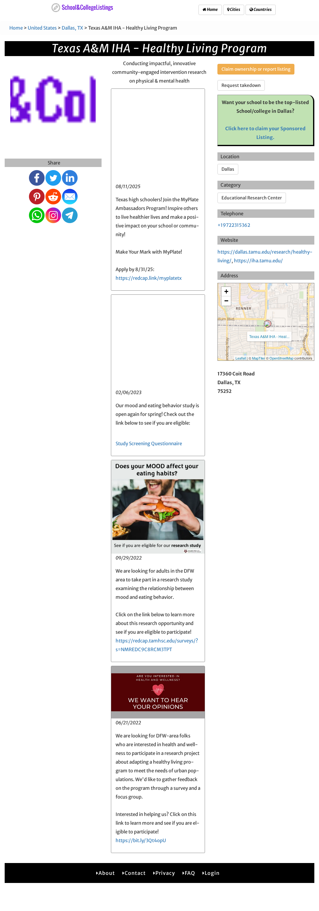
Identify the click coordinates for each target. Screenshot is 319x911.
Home (212, 9)
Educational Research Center (251, 198)
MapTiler (258, 357)
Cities (234, 9)
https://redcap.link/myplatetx (149, 278)
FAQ (190, 873)
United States (42, 28)
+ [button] (226, 291)
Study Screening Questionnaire (149, 443)
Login (212, 873)
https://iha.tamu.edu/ (258, 261)
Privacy (165, 873)
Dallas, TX (72, 28)
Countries (262, 9)
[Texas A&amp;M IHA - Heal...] (267, 323)
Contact (135, 873)
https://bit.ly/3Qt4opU (141, 840)
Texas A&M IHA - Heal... (269, 336)
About (106, 873)
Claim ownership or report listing (255, 69)
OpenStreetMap (281, 357)
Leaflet (241, 357)
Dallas (227, 169)
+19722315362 (233, 225)
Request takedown (241, 85)
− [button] (226, 301)
